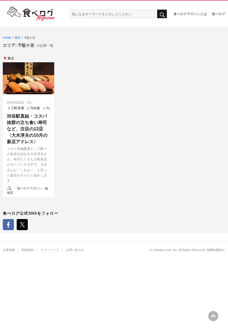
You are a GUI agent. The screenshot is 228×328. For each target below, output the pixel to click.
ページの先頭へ (213, 316)
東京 (11, 58)
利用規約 (28, 250)
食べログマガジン (31, 14)
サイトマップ (50, 250)
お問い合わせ (75, 250)
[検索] (162, 14)
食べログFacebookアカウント (8, 224)
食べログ (218, 14)
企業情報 (9, 250)
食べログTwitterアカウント (22, 224)
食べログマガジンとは (190, 14)
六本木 (51, 108)
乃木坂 (35, 108)
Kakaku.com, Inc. (166, 250)
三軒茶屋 (17, 108)
